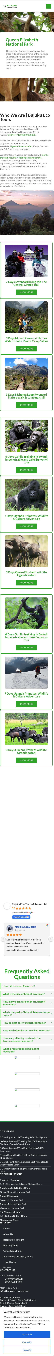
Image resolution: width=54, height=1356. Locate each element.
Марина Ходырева (25, 926)
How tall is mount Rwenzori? (19, 986)
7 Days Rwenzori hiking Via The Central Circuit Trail (26, 283)
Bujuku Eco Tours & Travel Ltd (29, 904)
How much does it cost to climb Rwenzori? (27, 1030)
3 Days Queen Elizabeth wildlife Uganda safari (26, 573)
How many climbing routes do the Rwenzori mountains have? (22, 1040)
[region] (27, 1331)
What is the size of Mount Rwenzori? (24, 993)
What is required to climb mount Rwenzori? (21, 1050)
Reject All (27, 1350)
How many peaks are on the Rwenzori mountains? (24, 1003)
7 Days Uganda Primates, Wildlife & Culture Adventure (26, 517)
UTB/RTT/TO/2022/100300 (21, 135)
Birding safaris (34, 157)
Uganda (14, 146)
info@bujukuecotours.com (14, 1291)
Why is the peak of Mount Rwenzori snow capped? (26, 1014)
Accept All (27, 1334)
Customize (27, 1342)
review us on (20, 916)
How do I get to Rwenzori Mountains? (24, 1022)
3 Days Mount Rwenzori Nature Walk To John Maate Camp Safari (26, 339)
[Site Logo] (10, 6)
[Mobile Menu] (48, 6)
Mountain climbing (17, 157)
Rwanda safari (25, 146)
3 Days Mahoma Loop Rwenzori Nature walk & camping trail (26, 396)
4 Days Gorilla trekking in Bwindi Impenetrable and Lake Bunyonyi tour (26, 459)
